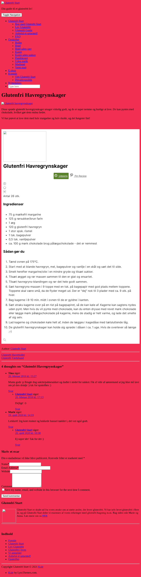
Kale (40, 566)
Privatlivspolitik (23, 79)
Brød (18, 45)
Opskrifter (13, 39)
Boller (18, 42)
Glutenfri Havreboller (13, 354)
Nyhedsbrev (14, 82)
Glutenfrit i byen (17, 549)
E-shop (12, 70)
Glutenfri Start (16, 20)
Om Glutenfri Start (25, 76)
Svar (10, 391)
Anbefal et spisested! (26, 33)
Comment (6, 486)
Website (5, 471)
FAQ (18, 36)
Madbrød (20, 64)
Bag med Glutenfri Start (28, 24)
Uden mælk (21, 61)
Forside (12, 540)
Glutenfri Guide (23, 30)
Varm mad (20, 67)
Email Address (10, 467)
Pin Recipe (80, 175)
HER (44, 515)
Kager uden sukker (25, 55)
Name (5, 464)
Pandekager (21, 58)
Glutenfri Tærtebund (12, 358)
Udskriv (63, 175)
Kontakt (12, 73)
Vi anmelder (14, 553)
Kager (18, 51)
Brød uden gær (23, 48)
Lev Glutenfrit (23, 27)
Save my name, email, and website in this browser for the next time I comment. (47, 489)
